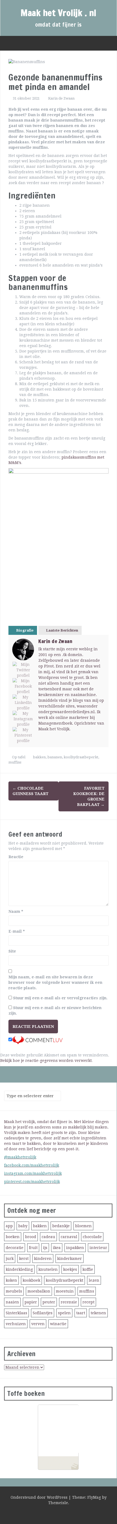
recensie (69, 1302)
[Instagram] (23, 719)
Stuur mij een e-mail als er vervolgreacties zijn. (60, 998)
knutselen (48, 1269)
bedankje (61, 1226)
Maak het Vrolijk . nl (58, 13)
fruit (33, 1247)
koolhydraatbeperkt (81, 757)
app (9, 1226)
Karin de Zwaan (61, 98)
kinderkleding (19, 1269)
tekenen (98, 1313)
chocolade (92, 1237)
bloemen (83, 1226)
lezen (94, 1280)
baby (22, 1226)
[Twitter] (23, 670)
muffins (14, 762)
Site (12, 951)
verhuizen (16, 1324)
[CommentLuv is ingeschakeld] (37, 1040)
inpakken (75, 1247)
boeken (13, 1237)
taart (80, 1313)
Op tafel (18, 757)
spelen (64, 1313)
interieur (98, 1247)
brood (30, 1237)
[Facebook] (23, 686)
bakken (39, 757)
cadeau (48, 1237)
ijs (45, 1247)
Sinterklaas (16, 1313)
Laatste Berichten (62, 630)
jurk (10, 1258)
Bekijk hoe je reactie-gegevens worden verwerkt (46, 1060)
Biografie (24, 630)
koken (11, 1280)
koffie (87, 1269)
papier (30, 1302)
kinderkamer (69, 1258)
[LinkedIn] (23, 702)
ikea (57, 1247)
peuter (48, 1302)
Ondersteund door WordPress (40, 1497)
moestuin (65, 1291)
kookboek (31, 1280)
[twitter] (51, 1513)
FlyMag (94, 1497)
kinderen (43, 1258)
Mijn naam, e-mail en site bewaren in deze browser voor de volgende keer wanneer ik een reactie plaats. (55, 982)
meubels (14, 1291)
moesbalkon (38, 1291)
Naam (15, 911)
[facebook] (61, 1513)
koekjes (70, 1269)
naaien (12, 1302)
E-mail (16, 931)
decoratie (14, 1247)
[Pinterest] (23, 735)
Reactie (15, 857)
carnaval (69, 1237)
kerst (24, 1258)
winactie (58, 1324)
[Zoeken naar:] (30, 1096)
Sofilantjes (43, 1313)
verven (38, 1324)
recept (88, 1302)
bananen (54, 757)
